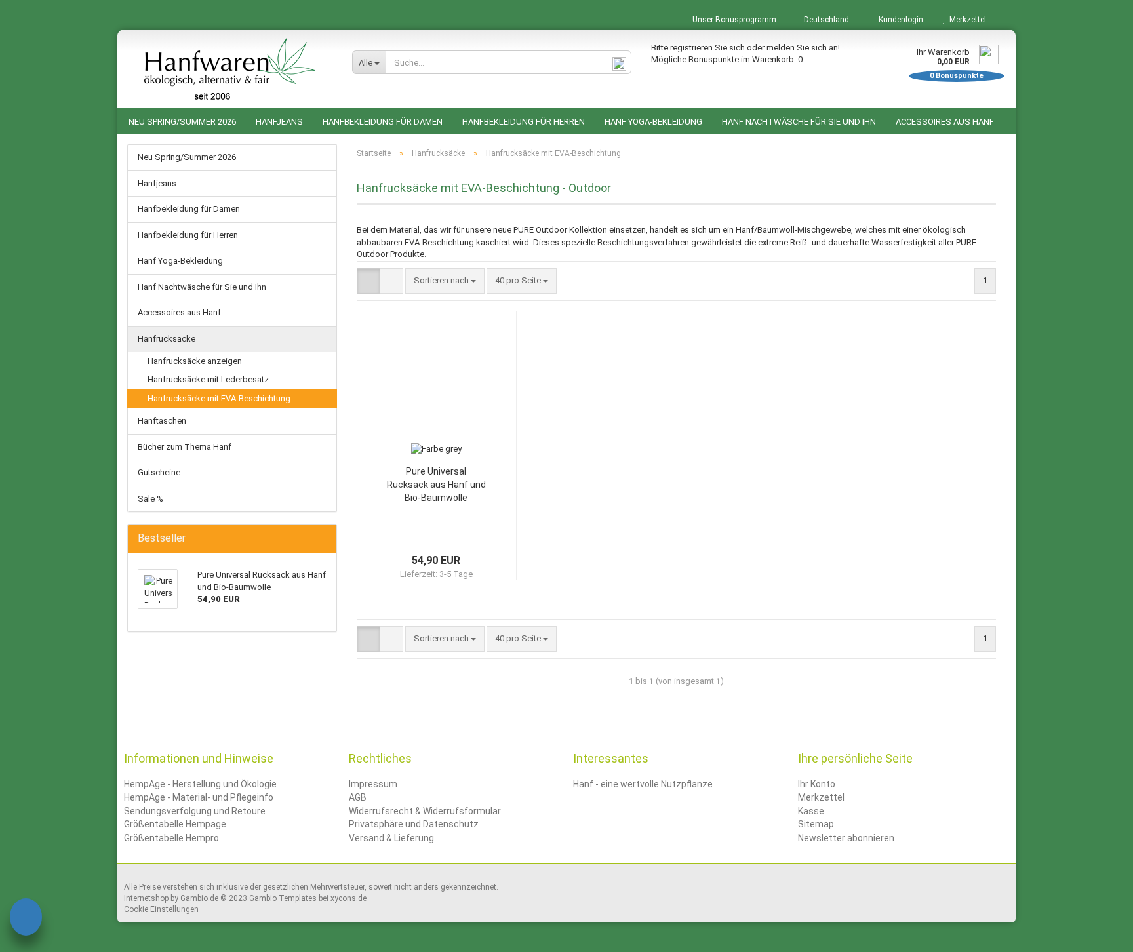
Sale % (150, 499)
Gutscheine (159, 472)
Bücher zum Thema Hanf (184, 447)
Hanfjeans (279, 122)
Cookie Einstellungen (161, 909)
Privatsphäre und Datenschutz (414, 824)
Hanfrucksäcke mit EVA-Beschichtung (219, 398)
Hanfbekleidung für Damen (383, 122)
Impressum (373, 784)
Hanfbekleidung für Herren (523, 122)
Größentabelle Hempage (175, 824)
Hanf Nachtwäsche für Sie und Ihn (799, 122)
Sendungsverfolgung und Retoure (195, 811)
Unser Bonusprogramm (733, 19)
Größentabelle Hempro (171, 838)
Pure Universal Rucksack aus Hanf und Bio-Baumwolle (436, 484)
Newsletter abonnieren (846, 838)
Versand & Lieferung (391, 838)
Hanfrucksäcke (166, 339)
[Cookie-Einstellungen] (26, 919)
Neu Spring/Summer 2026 (182, 122)
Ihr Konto (816, 784)
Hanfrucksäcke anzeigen (195, 361)
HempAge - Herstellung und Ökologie (200, 784)
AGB (358, 797)
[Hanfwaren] (229, 69)
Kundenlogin (899, 19)
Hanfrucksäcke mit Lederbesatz (208, 379)
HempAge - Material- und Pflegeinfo (198, 797)
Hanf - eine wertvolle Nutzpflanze (643, 784)
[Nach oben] (1097, 932)
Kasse (811, 811)
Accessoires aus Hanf (945, 122)
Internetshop (146, 898)
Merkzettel (965, 19)
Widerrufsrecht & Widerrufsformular (425, 811)
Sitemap (816, 824)
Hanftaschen (162, 421)
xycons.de (348, 898)
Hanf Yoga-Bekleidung (653, 122)
